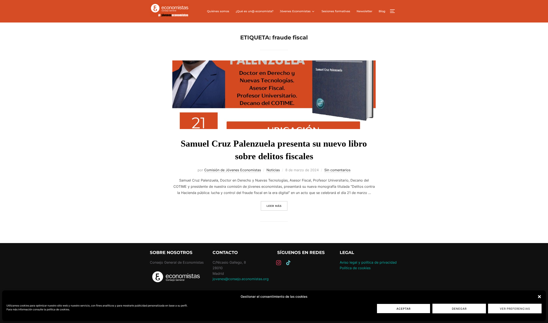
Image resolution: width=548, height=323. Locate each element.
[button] (539, 296)
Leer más (277, 205)
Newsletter (364, 11)
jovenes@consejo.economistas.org (241, 279)
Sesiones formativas (336, 11)
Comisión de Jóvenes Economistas (232, 170)
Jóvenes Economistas (295, 11)
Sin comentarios (337, 170)
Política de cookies (355, 268)
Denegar (459, 308)
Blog (382, 11)
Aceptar (403, 308)
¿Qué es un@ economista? (254, 11)
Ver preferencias (515, 308)
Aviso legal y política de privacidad (368, 262)
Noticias (273, 170)
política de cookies (58, 309)
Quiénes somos (218, 11)
